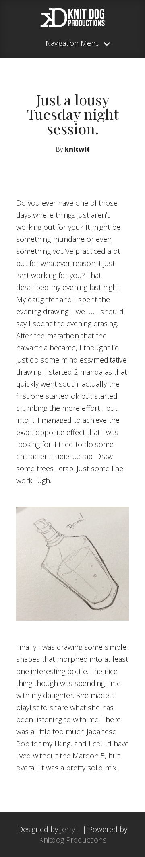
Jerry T (70, 829)
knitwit (77, 149)
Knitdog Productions (72, 840)
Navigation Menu (73, 43)
